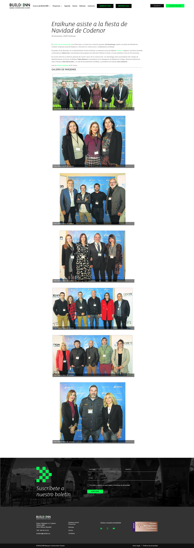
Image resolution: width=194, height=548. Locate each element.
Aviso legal (136, 545)
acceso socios (175, 5)
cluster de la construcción (62, 44)
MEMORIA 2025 (123, 6)
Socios (74, 6)
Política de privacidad (150, 545)
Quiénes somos (73, 522)
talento (157, 5)
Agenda (67, 6)
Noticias (82, 6)
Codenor (120, 50)
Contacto (91, 6)
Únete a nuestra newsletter (110, 523)
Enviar (95, 491)
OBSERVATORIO (105, 6)
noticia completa (62, 65)
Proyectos (56, 6)
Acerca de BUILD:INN (40, 6)
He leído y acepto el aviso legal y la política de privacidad (110, 485)
